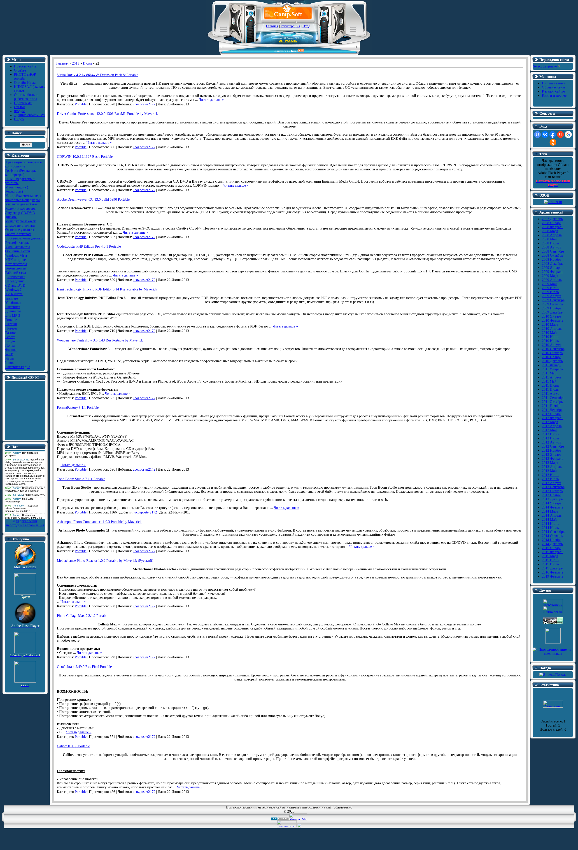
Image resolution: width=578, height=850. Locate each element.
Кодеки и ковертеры (20, 208)
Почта (10, 345)
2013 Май (549, 471)
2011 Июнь (550, 385)
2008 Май (549, 239)
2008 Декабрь (552, 263)
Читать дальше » (211, 100)
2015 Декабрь (552, 568)
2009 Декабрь (552, 312)
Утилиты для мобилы (21, 204)
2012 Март (550, 422)
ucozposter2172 (144, 104)
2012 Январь (551, 414)
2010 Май (549, 332)
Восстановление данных (24, 238)
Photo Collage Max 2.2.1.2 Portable (82, 616)
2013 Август (551, 483)
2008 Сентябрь (553, 251)
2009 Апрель (552, 280)
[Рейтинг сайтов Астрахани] (299, 826)
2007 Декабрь (552, 219)
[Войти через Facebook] (552, 134)
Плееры (11, 328)
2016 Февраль (552, 572)
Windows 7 (13, 290)
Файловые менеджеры (22, 200)
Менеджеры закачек (20, 221)
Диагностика (15, 277)
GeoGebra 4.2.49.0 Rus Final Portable (84, 667)
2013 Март (550, 462)
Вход (306, 26)
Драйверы (13, 311)
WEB (9, 354)
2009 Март (550, 276)
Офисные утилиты (19, 230)
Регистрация (290, 26)
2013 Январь (551, 454)
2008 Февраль (552, 227)
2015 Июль (550, 564)
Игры (9, 358)
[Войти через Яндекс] (560, 134)
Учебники (13, 302)
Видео (10, 341)
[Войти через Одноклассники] (553, 142)
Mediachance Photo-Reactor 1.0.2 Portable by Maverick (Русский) (105, 560)
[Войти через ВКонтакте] (545, 134)
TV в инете (14, 294)
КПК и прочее (16, 260)
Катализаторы (16, 264)
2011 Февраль (552, 369)
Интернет (12, 307)
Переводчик (14, 281)
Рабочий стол (15, 272)
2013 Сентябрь (553, 487)
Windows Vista (16, 255)
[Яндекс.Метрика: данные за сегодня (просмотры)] (298, 816)
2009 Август (551, 296)
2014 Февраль (552, 507)
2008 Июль (550, 243)
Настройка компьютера (23, 195)
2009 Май (549, 284)
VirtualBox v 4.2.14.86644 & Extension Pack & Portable (97, 75)
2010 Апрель (552, 328)
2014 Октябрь (552, 536)
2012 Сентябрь (553, 446)
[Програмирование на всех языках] (553, 653)
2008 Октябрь (552, 255)
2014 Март (550, 511)
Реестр (10, 337)
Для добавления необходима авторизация (25, 523)
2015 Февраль (552, 552)
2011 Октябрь (552, 402)
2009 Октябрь (552, 304)
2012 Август (551, 442)
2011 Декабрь (552, 410)
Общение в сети (17, 251)
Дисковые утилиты (20, 225)
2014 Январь (551, 503)
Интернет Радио (17, 367)
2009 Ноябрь (551, 308)
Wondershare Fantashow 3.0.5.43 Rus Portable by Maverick (100, 340)
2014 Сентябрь (553, 532)
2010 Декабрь (552, 361)
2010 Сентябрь (553, 349)
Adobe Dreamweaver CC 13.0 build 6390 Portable (93, 199)
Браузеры (12, 298)
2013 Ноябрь (551, 495)
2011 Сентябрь (553, 397)
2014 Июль (550, 528)
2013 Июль (550, 479)
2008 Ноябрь (551, 259)
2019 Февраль (552, 576)
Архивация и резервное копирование (23, 164)
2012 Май (549, 430)
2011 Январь (551, 365)
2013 (75, 63)
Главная (272, 26)
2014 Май (549, 519)
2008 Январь (551, 223)
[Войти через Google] (568, 134)
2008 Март (550, 231)
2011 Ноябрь (551, 406)
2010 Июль (550, 341)
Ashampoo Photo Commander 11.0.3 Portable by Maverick (99, 522)
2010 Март (550, 324)
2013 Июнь (550, 475)
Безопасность (15, 268)
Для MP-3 (12, 315)
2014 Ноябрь (551, 540)
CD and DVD (15, 285)
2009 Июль (550, 292)
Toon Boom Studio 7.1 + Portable (81, 479)
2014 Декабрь (552, 544)
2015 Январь (551, 548)
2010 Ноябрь (551, 357)
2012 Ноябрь (551, 450)
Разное (10, 332)
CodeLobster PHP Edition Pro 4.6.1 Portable (89, 246)
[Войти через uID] (537, 134)
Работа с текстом (18, 234)
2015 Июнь (550, 560)
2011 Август (551, 393)
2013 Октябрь (552, 491)
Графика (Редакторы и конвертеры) (22, 173)
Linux (9, 363)
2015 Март (550, 556)
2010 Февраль (552, 320)
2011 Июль (550, 389)
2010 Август (551, 345)
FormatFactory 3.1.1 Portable (78, 407)
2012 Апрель (552, 426)
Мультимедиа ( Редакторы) (16, 189)
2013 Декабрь (552, 499)
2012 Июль (550, 438)
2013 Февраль (552, 458)
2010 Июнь (550, 337)
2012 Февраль (552, 418)
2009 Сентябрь (553, 300)
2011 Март (550, 373)
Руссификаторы (17, 242)
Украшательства (17, 247)
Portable (11, 320)
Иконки (11, 324)
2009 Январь (551, 267)
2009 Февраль (552, 272)
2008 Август (551, 247)
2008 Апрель (552, 235)
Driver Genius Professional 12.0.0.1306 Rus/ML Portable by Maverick (107, 114)
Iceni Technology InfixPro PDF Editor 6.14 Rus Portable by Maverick (107, 289)
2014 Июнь (550, 523)
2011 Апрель (551, 377)
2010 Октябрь (552, 353)
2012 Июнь (550, 434)
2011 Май (549, 381)
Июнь (87, 63)
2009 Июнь (550, 288)
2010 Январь (551, 316)
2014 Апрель (552, 515)
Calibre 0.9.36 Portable (73, 746)
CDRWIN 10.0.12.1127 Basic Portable (85, 156)
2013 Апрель (552, 467)
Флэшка (11, 350)
